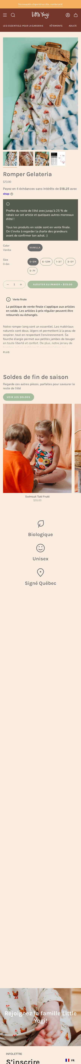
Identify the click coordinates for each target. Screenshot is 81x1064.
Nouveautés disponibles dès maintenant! (40, 4)
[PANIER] (76, 15)
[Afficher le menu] (5, 15)
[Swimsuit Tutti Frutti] (37, 448)
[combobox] (70, 1060)
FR (72, 1060)
